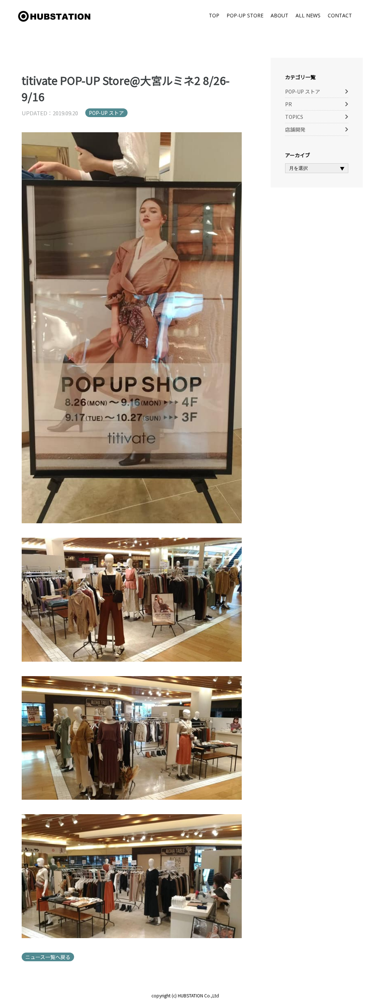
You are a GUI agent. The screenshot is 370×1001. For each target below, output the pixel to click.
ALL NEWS (308, 15)
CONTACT (340, 15)
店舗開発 (295, 129)
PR (288, 104)
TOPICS (294, 116)
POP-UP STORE (245, 15)
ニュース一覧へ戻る (47, 957)
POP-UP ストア (106, 112)
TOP (214, 15)
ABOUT (279, 15)
